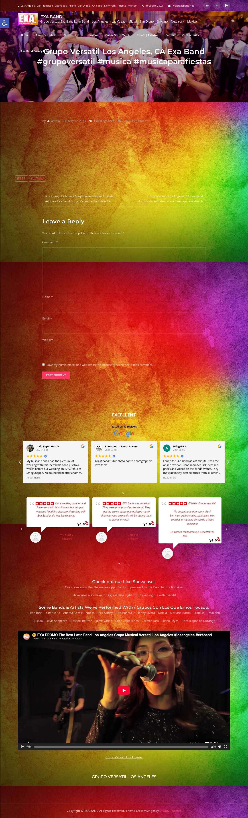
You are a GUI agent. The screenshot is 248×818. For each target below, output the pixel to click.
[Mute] (219, 746)
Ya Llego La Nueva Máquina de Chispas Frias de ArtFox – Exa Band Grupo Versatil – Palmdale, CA (79, 198)
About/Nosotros (46, 35)
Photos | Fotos (73, 35)
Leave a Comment (135, 121)
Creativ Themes (170, 811)
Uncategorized (104, 121)
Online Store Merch (117, 35)
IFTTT (21, 178)
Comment (50, 242)
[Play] (22, 746)
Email (47, 318)
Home (25, 35)
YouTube (37, 178)
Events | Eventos (147, 35)
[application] (124, 690)
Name (47, 297)
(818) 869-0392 (154, 5)
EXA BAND (51, 16)
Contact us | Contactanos (182, 35)
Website (47, 340)
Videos (94, 35)
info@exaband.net (183, 5)
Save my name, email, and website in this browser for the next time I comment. (99, 364)
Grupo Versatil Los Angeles (124, 757)
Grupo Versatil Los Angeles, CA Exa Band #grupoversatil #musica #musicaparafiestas (171, 198)
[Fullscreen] (225, 746)
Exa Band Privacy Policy (35, 51)
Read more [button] (101, 477)
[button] (228, 462)
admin (55, 121)
